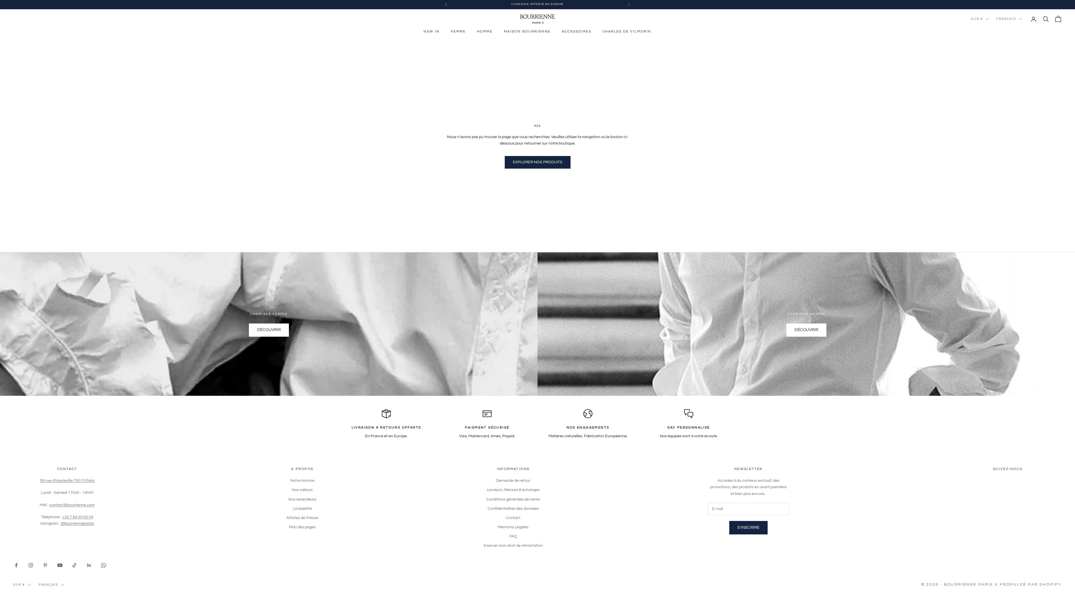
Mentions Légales (513, 527)
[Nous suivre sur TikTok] (74, 565)
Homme (485, 31)
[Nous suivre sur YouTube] (60, 565)
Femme (458, 31)
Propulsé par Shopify (1031, 585)
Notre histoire (302, 481)
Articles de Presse (302, 518)
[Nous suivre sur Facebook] (16, 565)
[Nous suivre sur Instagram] (31, 565)
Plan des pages (302, 527)
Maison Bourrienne (527, 31)
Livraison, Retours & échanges (513, 490)
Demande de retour (513, 481)
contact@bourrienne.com (72, 505)
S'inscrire (748, 527)
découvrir (806, 330)
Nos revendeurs (302, 499)
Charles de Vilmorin (626, 31)
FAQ (513, 536)
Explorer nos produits (537, 162)
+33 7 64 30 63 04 (77, 517)
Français (1006, 18)
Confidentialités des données (513, 509)
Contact (513, 518)
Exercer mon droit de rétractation (513, 546)
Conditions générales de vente (513, 499)
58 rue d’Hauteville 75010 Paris (67, 481)
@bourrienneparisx (77, 523)
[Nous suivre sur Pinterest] (45, 565)
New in (432, 31)
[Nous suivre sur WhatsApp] (103, 565)
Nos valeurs (302, 490)
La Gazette (302, 509)
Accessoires (576, 31)
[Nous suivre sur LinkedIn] (89, 565)
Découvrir (269, 330)
